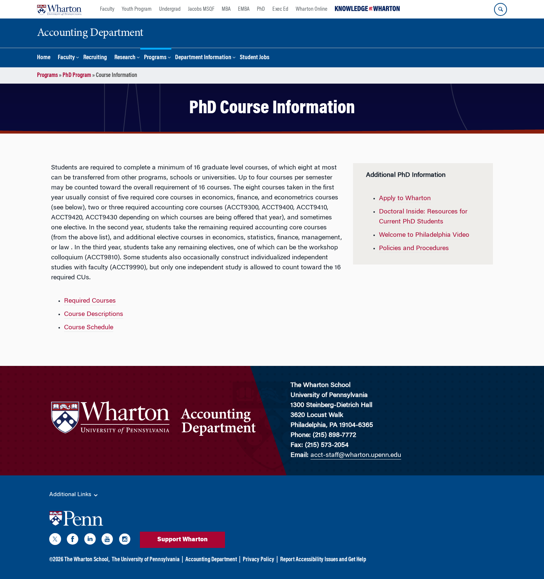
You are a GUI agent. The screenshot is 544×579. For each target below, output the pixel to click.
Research (124, 58)
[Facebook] (72, 540)
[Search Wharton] (500, 9)
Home (43, 58)
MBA (226, 9)
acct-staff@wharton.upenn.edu (355, 455)
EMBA (243, 9)
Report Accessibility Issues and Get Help (323, 560)
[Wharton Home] (59, 9)
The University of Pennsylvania (145, 560)
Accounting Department (211, 560)
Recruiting (95, 58)
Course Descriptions (93, 314)
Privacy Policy (258, 560)
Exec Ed (280, 9)
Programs (155, 58)
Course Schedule (88, 327)
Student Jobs (254, 58)
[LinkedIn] (90, 540)
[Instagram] (125, 540)
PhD (261, 9)
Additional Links (71, 495)
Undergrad (170, 9)
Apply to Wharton (405, 198)
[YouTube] (107, 540)
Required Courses (90, 301)
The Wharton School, (87, 560)
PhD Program (77, 75)
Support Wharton (182, 540)
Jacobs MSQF (201, 9)
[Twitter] (55, 540)
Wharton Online (312, 9)
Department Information (203, 58)
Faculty (107, 9)
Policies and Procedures (414, 248)
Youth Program (137, 9)
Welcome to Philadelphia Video (424, 235)
